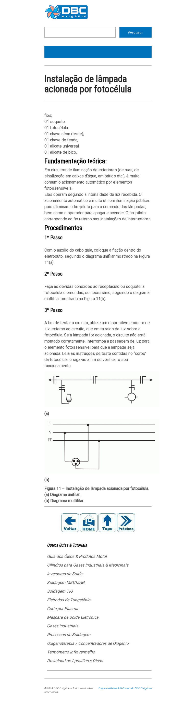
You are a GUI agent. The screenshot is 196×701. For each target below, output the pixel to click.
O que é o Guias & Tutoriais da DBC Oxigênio (125, 688)
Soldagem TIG (60, 591)
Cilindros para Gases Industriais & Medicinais (87, 565)
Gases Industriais (62, 626)
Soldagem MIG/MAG (65, 582)
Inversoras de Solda (64, 573)
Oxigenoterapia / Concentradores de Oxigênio (88, 643)
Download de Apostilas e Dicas (75, 660)
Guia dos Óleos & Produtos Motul (77, 556)
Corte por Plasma (62, 608)
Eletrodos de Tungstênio (68, 599)
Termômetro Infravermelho (71, 652)
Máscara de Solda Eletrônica (73, 617)
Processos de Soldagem (68, 634)
